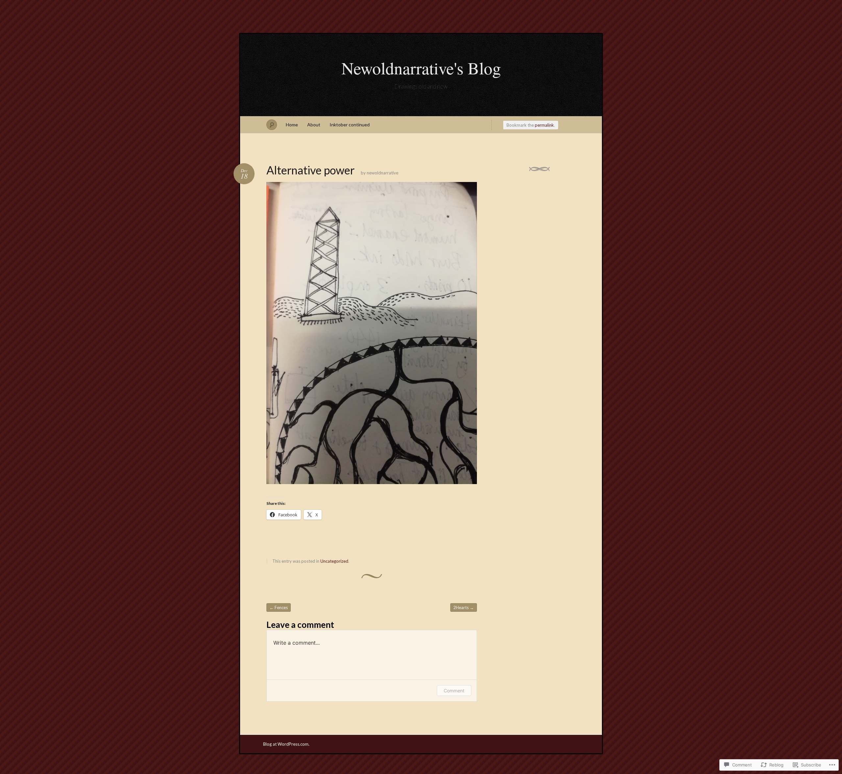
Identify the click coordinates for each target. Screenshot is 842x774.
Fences (278, 607)
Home (292, 124)
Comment (454, 690)
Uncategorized (334, 561)
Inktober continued (350, 124)
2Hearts (463, 607)
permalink (544, 125)
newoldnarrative (382, 172)
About (313, 124)
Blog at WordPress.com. (286, 744)
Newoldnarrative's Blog (421, 67)
